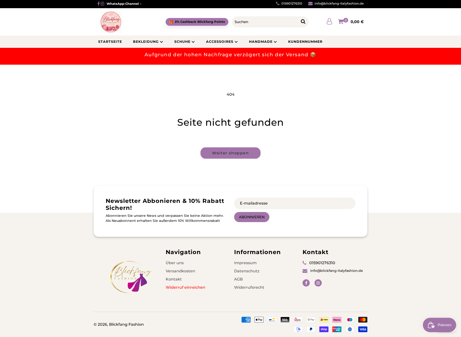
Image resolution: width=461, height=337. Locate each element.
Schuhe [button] (182, 41)
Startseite (110, 41)
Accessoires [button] (219, 41)
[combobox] (266, 22)
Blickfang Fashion (126, 324)
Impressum (245, 263)
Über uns (175, 263)
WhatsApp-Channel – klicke (129, 4)
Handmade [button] (261, 41)
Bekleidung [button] (146, 41)
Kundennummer (305, 41)
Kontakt (174, 279)
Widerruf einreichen (185, 287)
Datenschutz (246, 271)
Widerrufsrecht (249, 287)
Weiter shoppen (230, 153)
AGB (238, 279)
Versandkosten (180, 271)
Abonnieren (252, 217)
